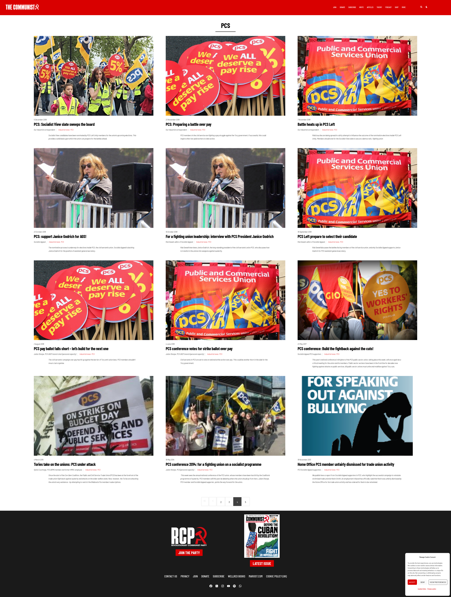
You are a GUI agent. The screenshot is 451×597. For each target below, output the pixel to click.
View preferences (438, 582)
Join (334, 7)
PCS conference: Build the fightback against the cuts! (335, 348)
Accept (412, 582)
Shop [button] (397, 7)
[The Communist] (22, 8)
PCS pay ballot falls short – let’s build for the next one (71, 348)
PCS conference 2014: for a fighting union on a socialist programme (213, 464)
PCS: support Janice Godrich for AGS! (60, 236)
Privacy (185, 576)
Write (361, 7)
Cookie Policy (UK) (276, 576)
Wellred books (236, 576)
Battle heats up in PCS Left (316, 124)
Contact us (170, 576)
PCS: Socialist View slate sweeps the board (64, 124)
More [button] (404, 7)
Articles (370, 7)
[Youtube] (228, 586)
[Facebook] (211, 586)
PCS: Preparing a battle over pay (188, 124)
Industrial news (64, 129)
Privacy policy (431, 589)
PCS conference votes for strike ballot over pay (199, 348)
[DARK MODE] (426, 7)
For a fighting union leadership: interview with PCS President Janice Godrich (220, 236)
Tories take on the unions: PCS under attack (65, 464)
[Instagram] (223, 586)
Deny (423, 582)
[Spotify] (234, 586)
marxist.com (256, 576)
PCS (71, 129)
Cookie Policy (422, 589)
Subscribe (352, 7)
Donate (342, 7)
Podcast (388, 7)
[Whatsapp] (240, 586)
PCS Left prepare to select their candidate (327, 236)
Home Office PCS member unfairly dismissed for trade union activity (346, 464)
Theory (379, 7)
